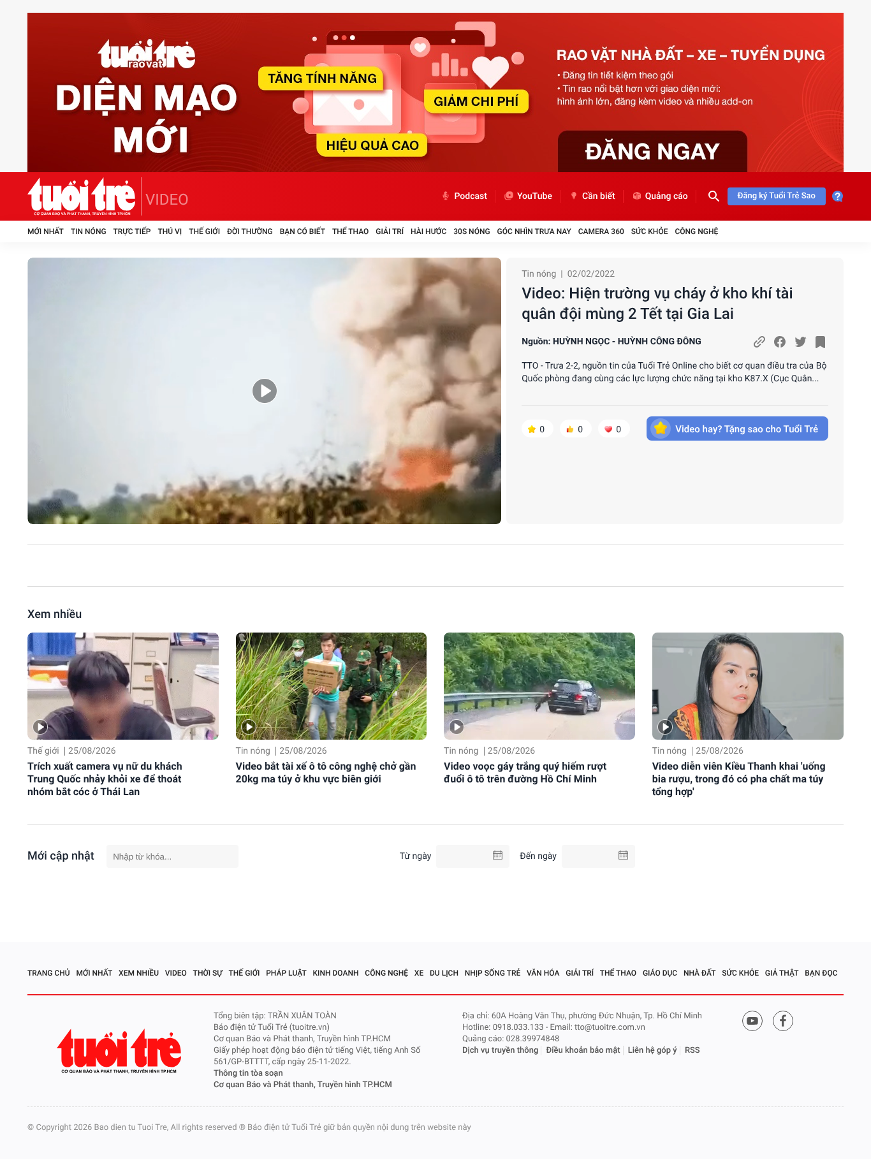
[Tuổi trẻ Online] (120, 1051)
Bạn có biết (302, 231)
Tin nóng (88, 231)
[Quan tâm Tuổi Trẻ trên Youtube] (752, 1021)
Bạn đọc (821, 973)
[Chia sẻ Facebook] (779, 341)
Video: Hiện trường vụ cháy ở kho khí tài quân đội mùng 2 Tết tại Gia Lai (657, 303)
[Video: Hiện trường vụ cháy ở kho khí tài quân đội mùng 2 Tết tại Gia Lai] (264, 391)
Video (176, 973)
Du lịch (444, 973)
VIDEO (167, 200)
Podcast (470, 196)
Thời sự (208, 973)
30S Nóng (471, 231)
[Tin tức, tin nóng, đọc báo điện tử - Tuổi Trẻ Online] (84, 196)
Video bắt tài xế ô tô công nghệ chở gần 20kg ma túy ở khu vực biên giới (326, 772)
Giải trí (390, 231)
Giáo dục (660, 973)
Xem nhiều (54, 614)
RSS (692, 1050)
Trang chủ (48, 973)
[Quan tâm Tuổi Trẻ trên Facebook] (783, 1021)
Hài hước (428, 231)
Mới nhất (45, 231)
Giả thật (782, 973)
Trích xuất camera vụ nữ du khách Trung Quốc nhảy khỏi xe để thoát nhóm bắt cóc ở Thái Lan (104, 779)
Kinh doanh (336, 973)
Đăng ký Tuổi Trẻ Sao (777, 196)
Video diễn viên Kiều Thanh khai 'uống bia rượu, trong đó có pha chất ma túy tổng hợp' (739, 779)
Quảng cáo (666, 196)
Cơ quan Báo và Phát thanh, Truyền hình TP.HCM (303, 1085)
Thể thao (350, 231)
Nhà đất (700, 973)
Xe (418, 973)
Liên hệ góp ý (652, 1050)
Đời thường (250, 231)
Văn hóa (543, 973)
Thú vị (169, 231)
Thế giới (204, 231)
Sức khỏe (649, 231)
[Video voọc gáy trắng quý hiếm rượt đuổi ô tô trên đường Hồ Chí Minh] (539, 686)
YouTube (534, 196)
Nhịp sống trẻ (493, 973)
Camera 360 (601, 231)
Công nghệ (696, 231)
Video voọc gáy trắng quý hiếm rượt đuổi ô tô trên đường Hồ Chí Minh (525, 772)
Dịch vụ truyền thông (500, 1050)
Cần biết (598, 196)
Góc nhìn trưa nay (534, 231)
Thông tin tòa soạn (248, 1073)
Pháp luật (286, 973)
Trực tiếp (132, 231)
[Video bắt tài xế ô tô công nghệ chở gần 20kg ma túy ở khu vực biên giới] (331, 686)
